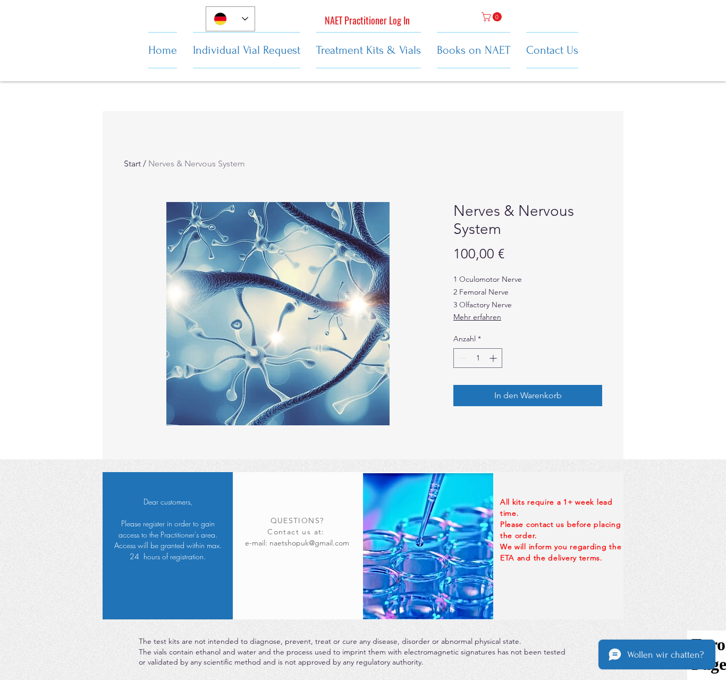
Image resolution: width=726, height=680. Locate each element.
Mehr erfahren (477, 317)
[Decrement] (461, 358)
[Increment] (494, 358)
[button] (493, 16)
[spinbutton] (477, 358)
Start (132, 163)
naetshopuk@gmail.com (309, 543)
